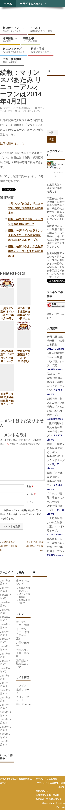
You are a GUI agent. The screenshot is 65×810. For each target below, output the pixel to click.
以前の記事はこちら (12, 143)
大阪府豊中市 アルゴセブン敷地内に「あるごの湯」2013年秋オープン (55, 407)
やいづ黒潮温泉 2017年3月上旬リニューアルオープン (7, 357)
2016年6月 (5, 604)
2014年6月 (5, 670)
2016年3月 (5, 626)
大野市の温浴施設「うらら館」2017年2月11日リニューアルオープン (23, 361)
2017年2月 (5, 582)
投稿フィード (22, 691)
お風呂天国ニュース (28, 15)
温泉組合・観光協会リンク (22, 663)
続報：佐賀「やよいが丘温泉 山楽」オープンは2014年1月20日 (25, 251)
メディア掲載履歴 (24, 595)
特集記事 (30, 39)
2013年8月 (5, 743)
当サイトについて (31, 4)
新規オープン (12, 29)
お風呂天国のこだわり (24, 589)
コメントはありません (29, 110)
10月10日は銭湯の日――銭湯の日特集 (55, 340)
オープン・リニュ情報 (22, 623)
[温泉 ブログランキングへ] (56, 307)
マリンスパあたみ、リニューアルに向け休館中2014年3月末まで (25, 208)
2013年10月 (5, 728)
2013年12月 (5, 714)
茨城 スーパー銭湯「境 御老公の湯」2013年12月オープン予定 (56, 382)
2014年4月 (5, 684)
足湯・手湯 (41, 50)
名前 (30, 486)
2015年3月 (5, 648)
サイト (30, 502)
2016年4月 (5, 618)
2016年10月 (5, 596)
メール (31, 494)
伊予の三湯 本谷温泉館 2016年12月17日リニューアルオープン (24, 317)
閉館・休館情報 (12, 60)
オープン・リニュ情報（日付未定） (22, 634)
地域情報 (8, 39)
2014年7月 (5, 662)
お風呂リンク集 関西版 (22, 653)
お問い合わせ (22, 644)
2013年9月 (5, 736)
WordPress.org (24, 704)
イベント (41, 29)
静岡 (10, 110)
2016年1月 (5, 633)
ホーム (8, 4)
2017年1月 (5, 589)
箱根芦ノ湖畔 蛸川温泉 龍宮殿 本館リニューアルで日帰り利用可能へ (7, 402)
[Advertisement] (46, 633)
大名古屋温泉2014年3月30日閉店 (9, 546)
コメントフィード (22, 698)
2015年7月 (5, 640)
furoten (6, 108)
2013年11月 (5, 721)
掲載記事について (24, 601)
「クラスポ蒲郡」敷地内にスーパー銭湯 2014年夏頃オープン (55, 501)
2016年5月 (5, 611)
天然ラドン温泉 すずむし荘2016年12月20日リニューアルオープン (7, 317)
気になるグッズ (14, 50)
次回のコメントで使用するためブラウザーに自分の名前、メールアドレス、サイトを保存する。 (20, 514)
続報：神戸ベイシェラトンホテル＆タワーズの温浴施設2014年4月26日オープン (25, 235)
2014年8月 (5, 655)
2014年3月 (5, 692)
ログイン (21, 685)
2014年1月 (5, 706)
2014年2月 (5, 699)
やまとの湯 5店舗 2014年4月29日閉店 (36, 546)
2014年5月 (5, 677)
